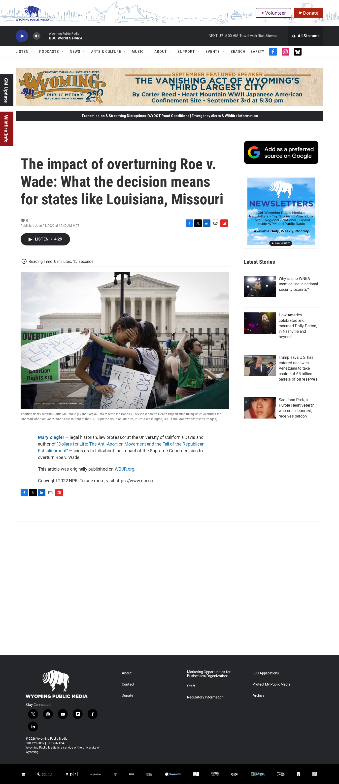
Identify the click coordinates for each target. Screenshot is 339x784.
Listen (22, 52)
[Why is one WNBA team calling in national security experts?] (260, 286)
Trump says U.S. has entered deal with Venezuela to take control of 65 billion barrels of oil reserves (298, 368)
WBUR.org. (125, 469)
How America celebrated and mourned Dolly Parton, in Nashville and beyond (298, 326)
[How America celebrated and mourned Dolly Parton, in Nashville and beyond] (260, 323)
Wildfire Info (6, 129)
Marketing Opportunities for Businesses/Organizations (209, 674)
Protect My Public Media (271, 684)
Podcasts (49, 52)
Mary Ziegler (51, 437)
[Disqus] (169, 588)
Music (138, 52)
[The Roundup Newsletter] (281, 211)
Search (238, 52)
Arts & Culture (106, 52)
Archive (259, 695)
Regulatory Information (205, 697)
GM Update (6, 90)
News (75, 52)
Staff (191, 686)
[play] (22, 36)
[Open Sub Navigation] (32, 52)
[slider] (44, 35)
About (160, 52)
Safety (257, 52)
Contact (128, 684)
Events (212, 52)
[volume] (37, 36)
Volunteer (275, 13)
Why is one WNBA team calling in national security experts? (298, 284)
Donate (310, 13)
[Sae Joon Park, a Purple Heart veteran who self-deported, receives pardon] (260, 408)
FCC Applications (266, 673)
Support (186, 52)
